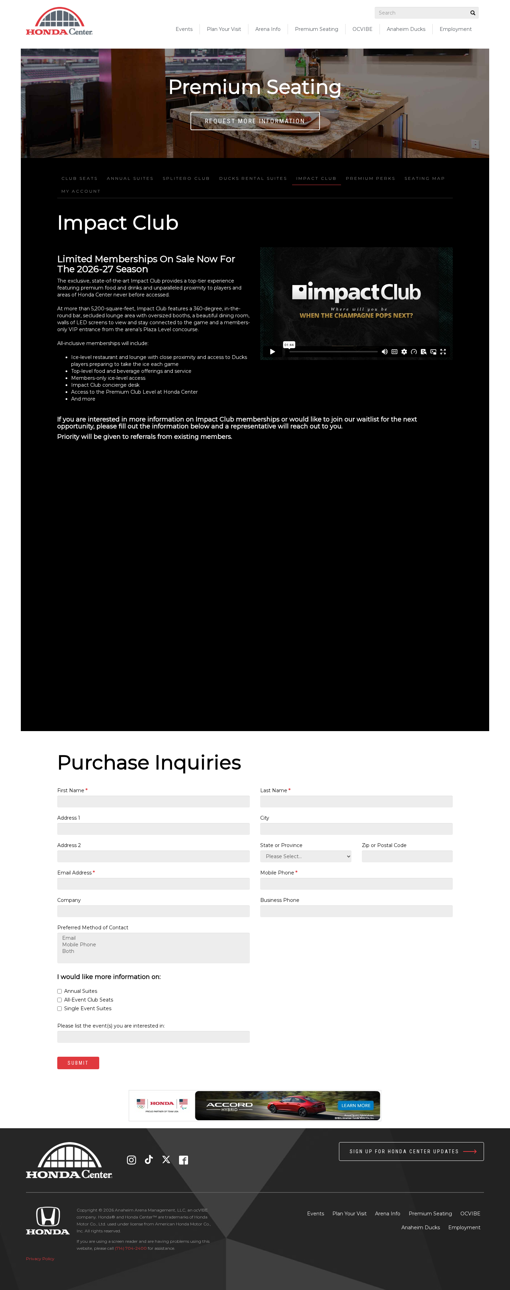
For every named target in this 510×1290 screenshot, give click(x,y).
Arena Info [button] (268, 29)
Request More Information (255, 121)
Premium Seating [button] (316, 29)
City (264, 818)
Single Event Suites (87, 1008)
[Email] (153, 938)
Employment (456, 29)
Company (69, 900)
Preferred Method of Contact (92, 927)
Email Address (76, 873)
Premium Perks (371, 178)
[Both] (153, 951)
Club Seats (79, 178)
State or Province (281, 845)
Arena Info (387, 1214)
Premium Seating (430, 1214)
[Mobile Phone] (153, 944)
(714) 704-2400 (131, 1248)
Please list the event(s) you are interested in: (111, 1026)
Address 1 (68, 818)
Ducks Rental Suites (253, 178)
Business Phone (279, 900)
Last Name (275, 790)
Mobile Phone (278, 873)
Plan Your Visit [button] (224, 29)
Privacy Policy (40, 1258)
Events (184, 29)
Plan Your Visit (349, 1214)
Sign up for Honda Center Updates (404, 1151)
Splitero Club (186, 178)
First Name (72, 790)
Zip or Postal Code (384, 845)
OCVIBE (362, 29)
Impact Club (316, 178)
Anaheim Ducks (406, 29)
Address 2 (69, 845)
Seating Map (425, 178)
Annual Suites (130, 178)
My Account (81, 191)
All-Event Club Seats (88, 1000)
